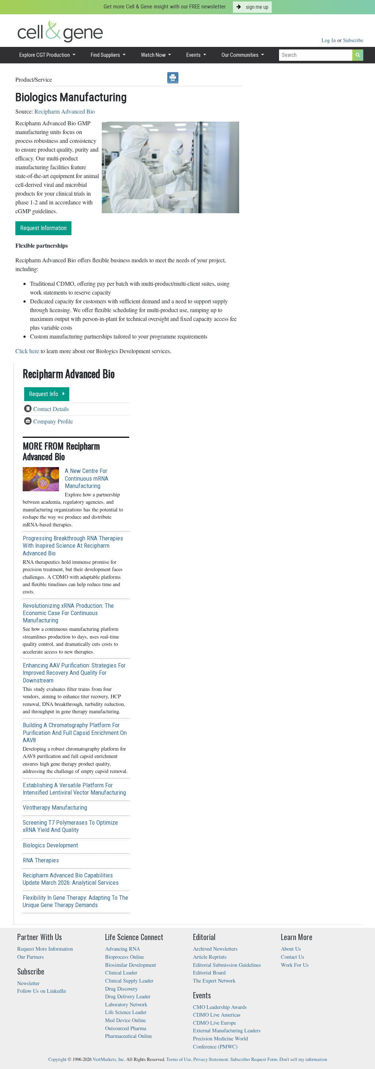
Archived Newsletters (215, 948)
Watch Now (154, 55)
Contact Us (292, 956)
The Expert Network (214, 980)
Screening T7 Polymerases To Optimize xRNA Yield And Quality (70, 826)
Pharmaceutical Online (128, 1035)
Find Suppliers (106, 55)
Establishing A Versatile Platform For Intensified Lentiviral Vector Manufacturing (74, 788)
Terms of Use (178, 1059)
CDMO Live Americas (217, 1014)
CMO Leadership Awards (220, 1006)
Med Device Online (125, 1020)
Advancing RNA (122, 948)
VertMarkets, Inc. (109, 1059)
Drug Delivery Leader (128, 996)
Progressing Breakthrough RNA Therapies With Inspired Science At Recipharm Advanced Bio (73, 545)
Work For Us (295, 964)
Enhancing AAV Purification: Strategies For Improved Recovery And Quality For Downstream (74, 673)
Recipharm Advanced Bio (64, 111)
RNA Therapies (41, 860)
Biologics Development (50, 845)
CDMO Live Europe (214, 1022)
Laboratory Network (126, 1004)
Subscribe (353, 40)
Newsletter (28, 983)
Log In (329, 40)
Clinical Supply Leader (129, 980)
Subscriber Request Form (253, 1059)
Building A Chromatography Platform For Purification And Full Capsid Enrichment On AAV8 (75, 732)
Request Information (43, 228)
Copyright (57, 1059)
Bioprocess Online (124, 956)
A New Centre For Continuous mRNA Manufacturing (86, 478)
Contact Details (51, 409)
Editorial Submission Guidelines (227, 964)
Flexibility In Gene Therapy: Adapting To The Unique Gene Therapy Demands (75, 901)
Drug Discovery (121, 988)
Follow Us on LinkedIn (41, 990)
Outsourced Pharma (125, 1028)
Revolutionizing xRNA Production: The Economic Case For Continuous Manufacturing (68, 613)
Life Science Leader (125, 1012)
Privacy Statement (210, 1059)
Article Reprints (210, 956)
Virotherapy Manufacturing (55, 807)
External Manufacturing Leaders (227, 1030)
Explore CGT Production (45, 55)
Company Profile (53, 421)
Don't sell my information (303, 1059)
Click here (27, 351)
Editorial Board (209, 972)
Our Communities (241, 55)
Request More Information (45, 948)
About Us (291, 948)
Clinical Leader (121, 972)
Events (194, 55)
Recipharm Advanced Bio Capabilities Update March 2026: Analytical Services (71, 879)
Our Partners (30, 956)
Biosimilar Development (130, 964)
